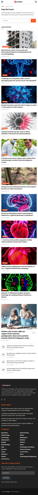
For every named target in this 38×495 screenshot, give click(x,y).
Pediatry (22, 442)
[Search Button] (36, 2)
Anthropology (5, 435)
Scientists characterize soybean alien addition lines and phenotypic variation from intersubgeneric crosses (18, 160)
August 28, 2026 (5, 56)
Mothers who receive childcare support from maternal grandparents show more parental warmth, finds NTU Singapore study (15, 334)
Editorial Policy (24, 433)
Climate (3, 456)
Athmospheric (5, 440)
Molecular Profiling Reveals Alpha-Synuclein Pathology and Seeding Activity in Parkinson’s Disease (16, 295)
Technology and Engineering (28, 456)
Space (22, 454)
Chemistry (4, 454)
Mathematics (23, 437)
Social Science (24, 452)
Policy (21, 444)
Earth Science (6, 46)
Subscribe (6, 478)
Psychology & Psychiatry (27, 447)
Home (2, 6)
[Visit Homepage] (19, 2)
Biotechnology (5, 444)
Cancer (3, 452)
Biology (5, 75)
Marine (22, 435)
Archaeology (5, 437)
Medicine (5, 210)
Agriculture (6, 183)
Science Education (25, 449)
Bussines (4, 449)
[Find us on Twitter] (5, 400)
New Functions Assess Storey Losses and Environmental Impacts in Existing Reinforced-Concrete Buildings (16, 52)
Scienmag (7, 491)
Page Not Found (9, 6)
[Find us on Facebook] (1, 400)
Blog (2, 447)
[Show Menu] (2, 2)
